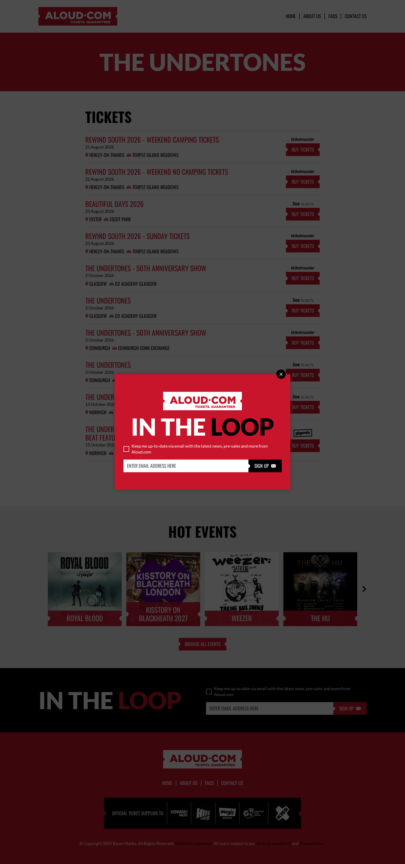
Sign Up (265, 466)
